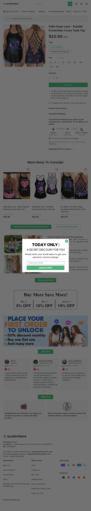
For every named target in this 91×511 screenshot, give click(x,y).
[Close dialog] (66, 241)
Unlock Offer (45, 267)
